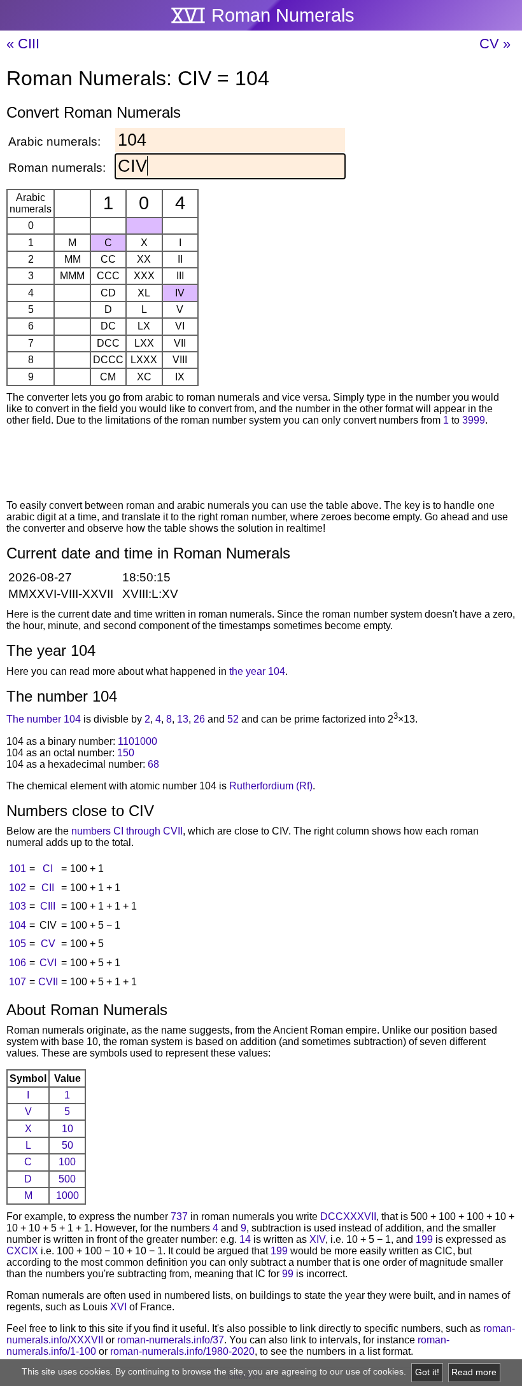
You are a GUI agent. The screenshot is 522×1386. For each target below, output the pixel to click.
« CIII (22, 44)
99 (287, 1273)
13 (182, 719)
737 (179, 1216)
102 (17, 887)
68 (153, 764)
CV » (495, 44)
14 (245, 1239)
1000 (67, 1195)
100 (67, 1161)
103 (17, 906)
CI (48, 868)
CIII (47, 906)
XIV (317, 1239)
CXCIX (22, 1250)
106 (17, 962)
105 (17, 943)
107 (17, 981)
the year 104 (257, 671)
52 (233, 719)
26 (199, 719)
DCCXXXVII (348, 1216)
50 (67, 1145)
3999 (473, 420)
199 (424, 1239)
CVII (48, 981)
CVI (48, 962)
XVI (118, 1306)
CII (47, 887)
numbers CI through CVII (127, 831)
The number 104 (43, 719)
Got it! (427, 1372)
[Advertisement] (261, 465)
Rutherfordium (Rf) (271, 785)
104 (17, 925)
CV (48, 943)
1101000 (137, 741)
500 (67, 1179)
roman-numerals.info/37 (170, 1339)
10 (67, 1128)
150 (125, 752)
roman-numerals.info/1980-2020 (182, 1351)
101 (17, 868)
